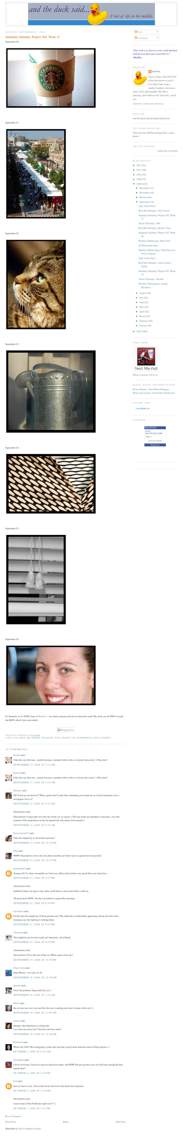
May (141, 306)
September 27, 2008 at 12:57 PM (34, 860)
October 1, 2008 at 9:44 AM (32, 1051)
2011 (139, 169)
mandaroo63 (19, 868)
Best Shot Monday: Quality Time (155, 228)
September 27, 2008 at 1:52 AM (34, 764)
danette (17, 985)
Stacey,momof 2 (21, 833)
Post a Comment (13, 1116)
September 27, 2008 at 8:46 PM (34, 924)
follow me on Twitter (168, 150)
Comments (142, 37)
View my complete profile (148, 104)
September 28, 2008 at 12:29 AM (35, 977)
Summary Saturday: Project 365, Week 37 (32, 37)
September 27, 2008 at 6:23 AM (34, 803)
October (143, 197)
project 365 (69, 738)
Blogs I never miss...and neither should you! (154, 392)
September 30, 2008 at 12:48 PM (34, 1034)
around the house (42, 738)
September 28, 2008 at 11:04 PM (34, 1012)
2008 (139, 183)
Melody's (42, 716)
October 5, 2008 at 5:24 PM (31, 1090)
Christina (17, 932)
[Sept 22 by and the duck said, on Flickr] (36, 329)
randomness (84, 738)
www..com (143, 408)
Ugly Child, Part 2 (147, 206)
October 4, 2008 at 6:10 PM (31, 1073)
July (141, 297)
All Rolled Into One (148, 245)
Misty (16, 1003)
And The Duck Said (153, 433)
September (144, 201)
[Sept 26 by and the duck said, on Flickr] (51, 705)
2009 (139, 179)
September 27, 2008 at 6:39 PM (34, 903)
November (144, 192)
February (144, 320)
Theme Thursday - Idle (149, 223)
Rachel (16, 755)
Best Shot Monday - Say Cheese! (154, 210)
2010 (139, 174)
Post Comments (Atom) (30, 1128)
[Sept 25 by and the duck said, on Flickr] (36, 624)
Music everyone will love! (145, 374)
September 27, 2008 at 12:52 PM (34, 842)
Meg (15, 850)
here (141, 132)
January (143, 325)
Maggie (156, 72)
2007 (139, 331)
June (141, 302)
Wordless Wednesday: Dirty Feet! (154, 240)
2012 (139, 165)
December (144, 188)
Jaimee (16, 1020)
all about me (22, 738)
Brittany (17, 790)
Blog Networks (155, 445)
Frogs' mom (18, 967)
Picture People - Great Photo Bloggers (151, 389)
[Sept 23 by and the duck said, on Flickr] (51, 432)
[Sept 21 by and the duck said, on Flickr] (36, 218)
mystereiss (18, 911)
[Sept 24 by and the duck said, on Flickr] (51, 513)
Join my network (155, 441)
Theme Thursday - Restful (151, 279)
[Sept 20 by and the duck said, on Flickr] (51, 107)
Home (66, 1121)
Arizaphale (18, 1059)
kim (15, 1081)
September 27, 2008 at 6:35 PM (34, 878)
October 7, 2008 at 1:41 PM (31, 1108)
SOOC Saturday (102, 738)
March (142, 316)
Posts (139, 31)
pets (57, 738)
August (143, 293)
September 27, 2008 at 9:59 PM (34, 942)
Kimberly (18, 1042)
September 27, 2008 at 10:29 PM (34, 959)
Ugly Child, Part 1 (147, 258)
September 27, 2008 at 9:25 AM (34, 825)
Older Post (121, 1121)
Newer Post (10, 1121)
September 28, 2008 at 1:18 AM (34, 994)
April (142, 311)
